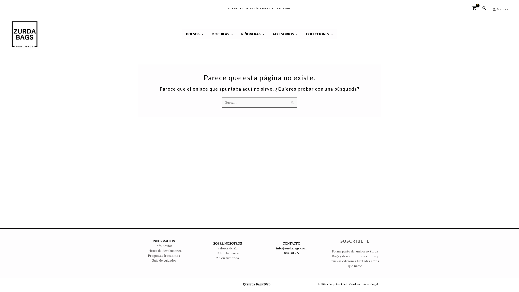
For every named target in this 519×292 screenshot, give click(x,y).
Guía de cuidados (164, 260)
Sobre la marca (228, 253)
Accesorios (283, 34)
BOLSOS (192, 34)
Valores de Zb (228, 248)
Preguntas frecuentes (164, 256)
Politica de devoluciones (163, 251)
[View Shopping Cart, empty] (474, 8)
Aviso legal (370, 284)
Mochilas (220, 34)
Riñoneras (251, 34)
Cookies (354, 284)
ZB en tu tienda (227, 258)
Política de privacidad (332, 284)
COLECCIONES (317, 34)
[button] (484, 8)
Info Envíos (163, 246)
